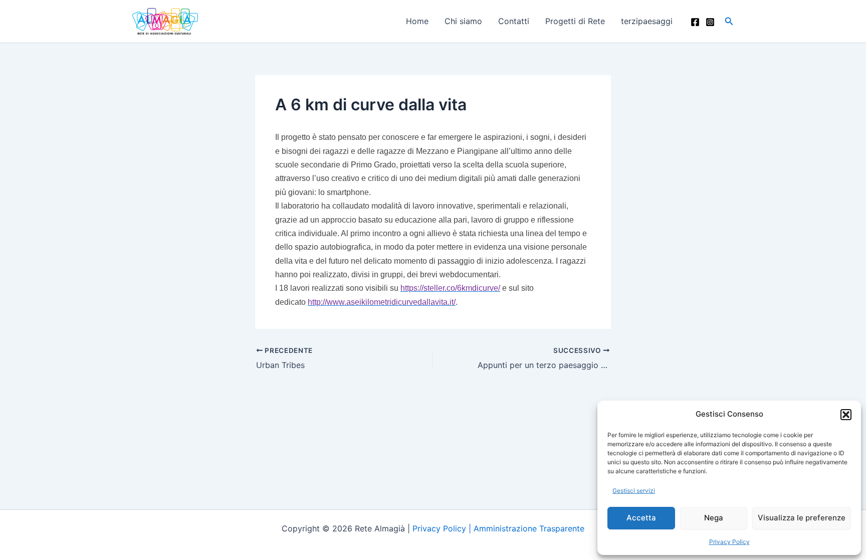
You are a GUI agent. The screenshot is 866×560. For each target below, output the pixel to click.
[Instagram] (710, 22)
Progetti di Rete (575, 21)
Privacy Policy (729, 541)
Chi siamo (463, 21)
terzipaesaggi (647, 21)
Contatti (513, 21)
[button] (846, 415)
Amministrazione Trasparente (529, 528)
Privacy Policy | (443, 528)
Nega (713, 517)
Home (417, 21)
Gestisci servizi (633, 490)
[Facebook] (695, 22)
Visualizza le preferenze (801, 517)
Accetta (641, 517)
